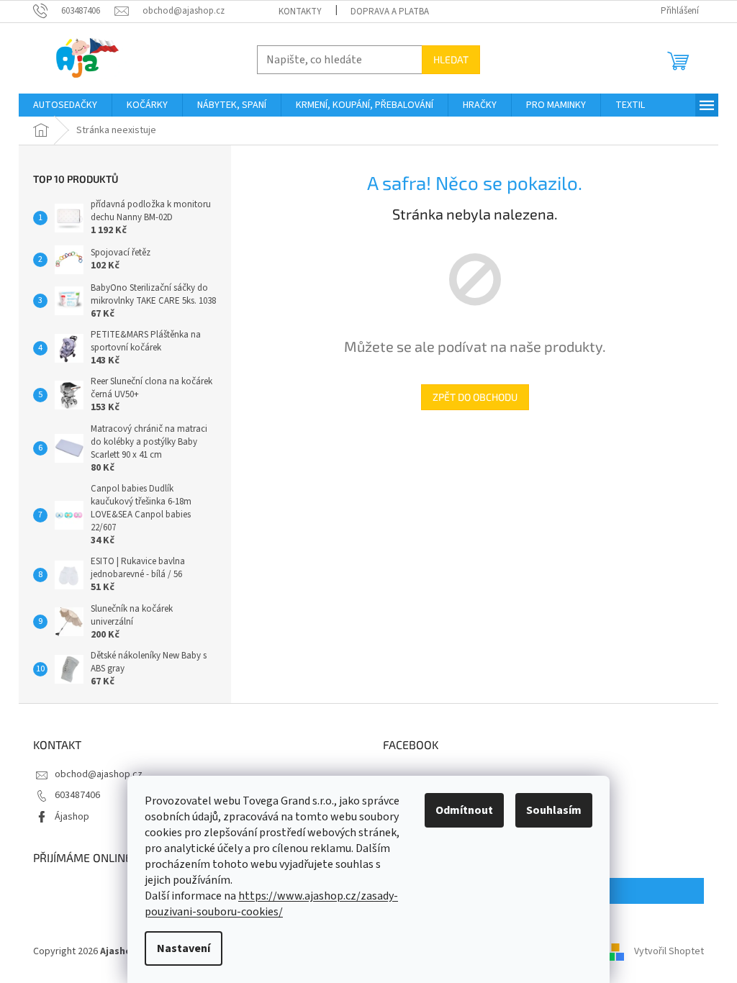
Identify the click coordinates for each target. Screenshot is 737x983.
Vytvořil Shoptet (669, 951)
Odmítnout (464, 810)
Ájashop (72, 817)
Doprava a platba (390, 11)
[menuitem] (65, 105)
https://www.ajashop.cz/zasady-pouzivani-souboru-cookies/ (271, 904)
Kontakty (300, 11)
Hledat (451, 59)
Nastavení (183, 948)
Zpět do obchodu (475, 397)
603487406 (77, 795)
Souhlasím (554, 810)
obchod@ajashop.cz (99, 774)
